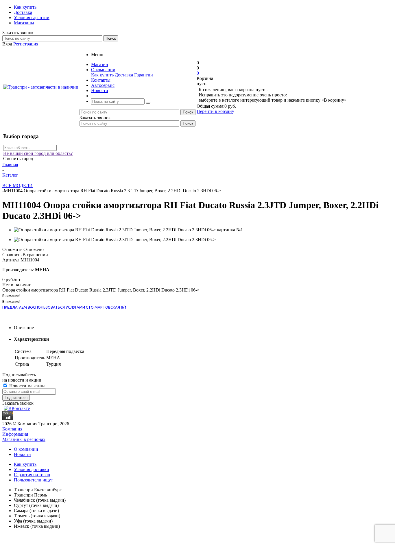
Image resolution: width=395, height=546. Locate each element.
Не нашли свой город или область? (38, 153)
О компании (26, 449)
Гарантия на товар (32, 474)
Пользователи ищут (33, 479)
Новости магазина (26, 385)
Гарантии (143, 74)
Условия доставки (31, 469)
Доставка (124, 74)
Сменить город (18, 158)
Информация (15, 434)
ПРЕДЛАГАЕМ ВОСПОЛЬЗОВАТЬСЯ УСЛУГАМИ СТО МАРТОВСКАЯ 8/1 (64, 307)
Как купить (102, 74)
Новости (22, 454)
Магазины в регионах (23, 439)
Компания (12, 428)
